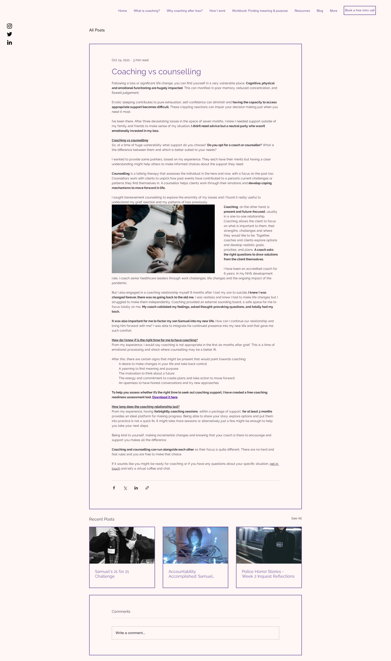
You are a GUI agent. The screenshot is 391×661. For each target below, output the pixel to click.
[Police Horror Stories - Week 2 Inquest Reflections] (268, 545)
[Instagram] (9, 26)
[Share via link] (147, 488)
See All (296, 518)
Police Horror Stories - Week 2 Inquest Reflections (268, 574)
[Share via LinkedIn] (136, 488)
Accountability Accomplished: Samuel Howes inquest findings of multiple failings (193, 574)
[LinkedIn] (9, 42)
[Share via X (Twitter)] (125, 488)
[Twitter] (9, 34)
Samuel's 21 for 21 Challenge (112, 574)
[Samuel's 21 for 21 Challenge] (122, 545)
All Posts (97, 30)
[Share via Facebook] (114, 488)
